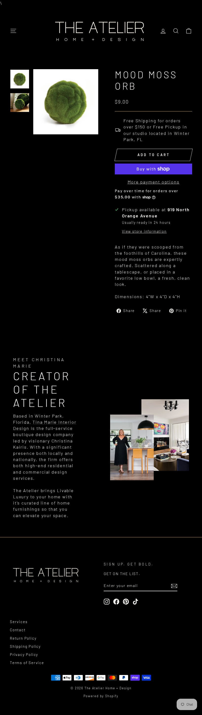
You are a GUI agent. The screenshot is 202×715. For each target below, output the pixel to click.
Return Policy (23, 638)
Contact (18, 630)
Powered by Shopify (101, 696)
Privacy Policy (24, 654)
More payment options (154, 182)
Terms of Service (27, 662)
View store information (144, 231)
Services (18, 621)
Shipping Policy (25, 646)
